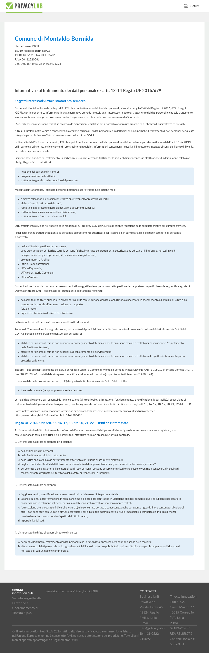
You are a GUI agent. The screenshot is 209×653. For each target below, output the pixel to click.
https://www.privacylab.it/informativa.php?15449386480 (48, 415)
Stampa (194, 6)
